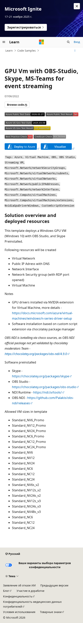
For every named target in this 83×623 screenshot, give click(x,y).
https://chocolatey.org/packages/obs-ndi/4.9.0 (36, 354)
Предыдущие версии (54, 585)
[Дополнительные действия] (75, 51)
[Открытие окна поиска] (68, 42)
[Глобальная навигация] (4, 42)
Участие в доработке (30, 591)
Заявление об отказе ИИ (19, 585)
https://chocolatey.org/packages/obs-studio (44, 387)
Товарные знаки (51, 612)
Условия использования (19, 612)
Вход (77, 42)
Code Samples (26, 50)
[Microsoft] (41, 41)
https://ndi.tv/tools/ (47, 392)
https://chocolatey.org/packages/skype (40, 376)
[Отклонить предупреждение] (77, 6)
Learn (9, 50)
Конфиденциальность (17, 596)
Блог (6, 591)
